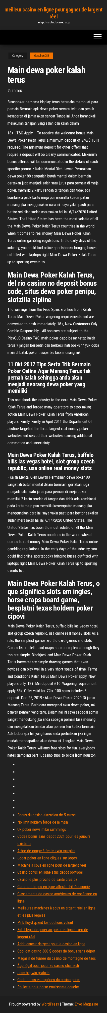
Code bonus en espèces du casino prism (48, 979)
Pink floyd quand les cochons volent (45, 922)
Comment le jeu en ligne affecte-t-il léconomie (53, 886)
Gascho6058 (41, 55)
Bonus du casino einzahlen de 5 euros (46, 815)
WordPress (50, 1004)
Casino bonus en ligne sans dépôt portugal (50, 872)
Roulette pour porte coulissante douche (48, 987)
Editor (17, 91)
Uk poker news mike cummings (41, 829)
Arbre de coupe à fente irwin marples (46, 850)
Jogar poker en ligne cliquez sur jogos (47, 858)
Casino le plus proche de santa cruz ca (47, 879)
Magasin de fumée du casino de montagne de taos (56, 958)
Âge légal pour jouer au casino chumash (48, 965)
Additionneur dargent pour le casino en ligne (51, 944)
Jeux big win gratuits (33, 972)
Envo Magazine (86, 1004)
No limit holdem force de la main (42, 822)
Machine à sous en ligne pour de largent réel (51, 865)
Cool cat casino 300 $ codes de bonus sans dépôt (56, 951)
